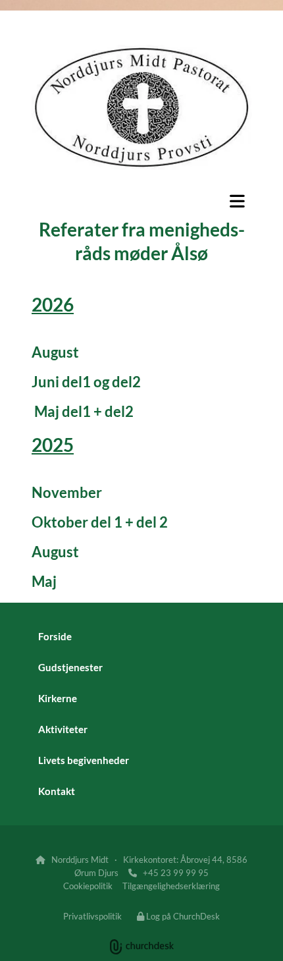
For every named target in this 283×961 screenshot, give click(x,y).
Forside (55, 636)
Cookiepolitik (88, 886)
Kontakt (56, 791)
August (55, 352)
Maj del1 (61, 411)
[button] (141, 200)
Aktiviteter (63, 729)
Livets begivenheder (83, 760)
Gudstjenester (70, 667)
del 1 (106, 522)
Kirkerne (57, 698)
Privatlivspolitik (92, 916)
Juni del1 (61, 382)
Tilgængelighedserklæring (171, 886)
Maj (44, 581)
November (67, 492)
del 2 (152, 522)
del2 (126, 382)
